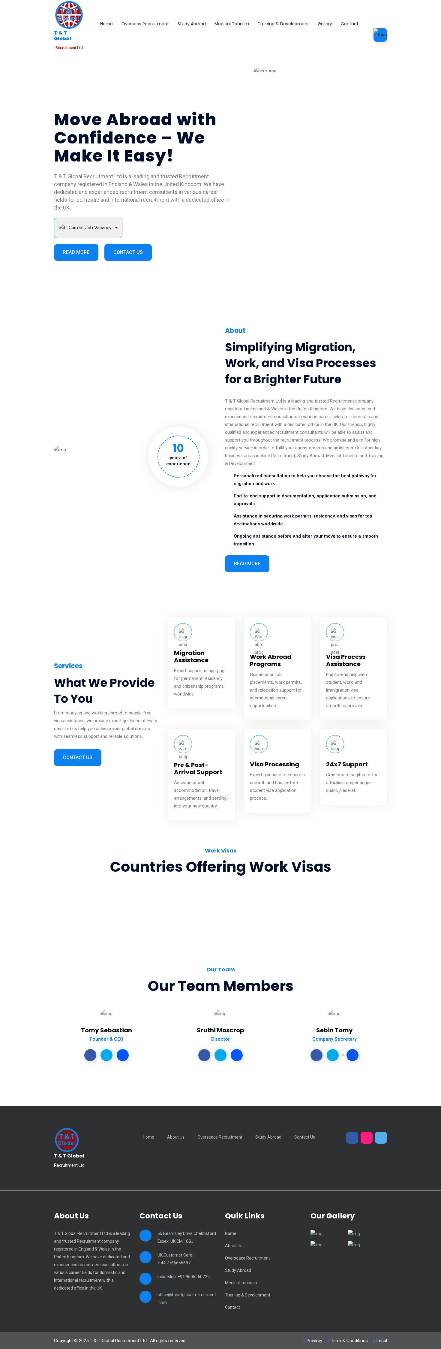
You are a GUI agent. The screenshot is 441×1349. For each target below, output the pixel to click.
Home (106, 24)
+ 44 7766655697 (174, 1262)
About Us (175, 1137)
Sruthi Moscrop (220, 1030)
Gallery (325, 24)
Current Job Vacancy (90, 228)
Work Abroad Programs (270, 660)
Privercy (314, 1340)
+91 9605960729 (194, 1276)
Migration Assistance (191, 656)
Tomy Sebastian (106, 1030)
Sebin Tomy (334, 1030)
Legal (381, 1340)
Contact (349, 24)
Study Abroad (192, 24)
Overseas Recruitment (145, 24)
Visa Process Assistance (345, 660)
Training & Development (283, 24)
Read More (76, 252)
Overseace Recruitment (219, 1137)
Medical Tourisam (242, 1282)
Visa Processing (274, 764)
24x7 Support (347, 764)
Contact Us (128, 252)
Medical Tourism (231, 24)
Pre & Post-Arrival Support (198, 768)
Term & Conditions (349, 1340)
